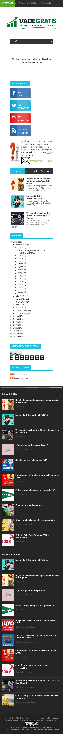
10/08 (21, 279)
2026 (15, 242)
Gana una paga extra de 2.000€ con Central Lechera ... (33, 251)
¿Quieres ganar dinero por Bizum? (31, 445)
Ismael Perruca (20, 374)
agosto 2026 (21, 245)
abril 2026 (20, 305)
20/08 (21, 256)
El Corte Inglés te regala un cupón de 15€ (35, 490)
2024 (15, 319)
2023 (15, 322)
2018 (15, 336)
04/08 (21, 290)
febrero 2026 (21, 310)
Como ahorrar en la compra (28, 505)
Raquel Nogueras (20, 378)
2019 (15, 333)
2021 (15, 328)
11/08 (21, 276)
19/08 (21, 259)
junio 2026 (20, 299)
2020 (15, 331)
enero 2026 (21, 313)
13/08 (21, 270)
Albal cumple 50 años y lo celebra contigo (35, 520)
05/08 (21, 287)
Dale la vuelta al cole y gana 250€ (31, 460)
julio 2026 (20, 296)
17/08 (21, 264)
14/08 (21, 267)
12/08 (21, 273)
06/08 (21, 284)
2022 (15, 325)
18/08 (21, 261)
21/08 (21, 247)
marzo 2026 (21, 308)
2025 (15, 316)
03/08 (21, 293)
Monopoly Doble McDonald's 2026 (31, 415)
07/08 (21, 281)
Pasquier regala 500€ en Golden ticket (35, 3)
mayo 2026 (21, 302)
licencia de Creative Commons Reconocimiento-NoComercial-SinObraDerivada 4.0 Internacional (31, 729)
